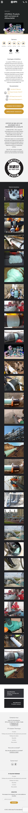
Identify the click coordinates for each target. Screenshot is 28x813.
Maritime (14, 46)
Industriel (9, 46)
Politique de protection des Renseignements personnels (14, 733)
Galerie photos (10, 53)
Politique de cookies (14, 736)
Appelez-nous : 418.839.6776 (14, 111)
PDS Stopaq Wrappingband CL (15, 99)
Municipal (23, 46)
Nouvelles (14, 738)
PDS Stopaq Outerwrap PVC (15, 96)
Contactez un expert (14, 752)
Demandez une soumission (14, 106)
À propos (14, 731)
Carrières (14, 740)
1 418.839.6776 (14, 725)
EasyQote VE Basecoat (16, 89)
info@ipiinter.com (14, 723)
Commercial (4, 46)
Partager (17, 52)
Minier (18, 46)
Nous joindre (14, 742)
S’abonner (14, 802)
